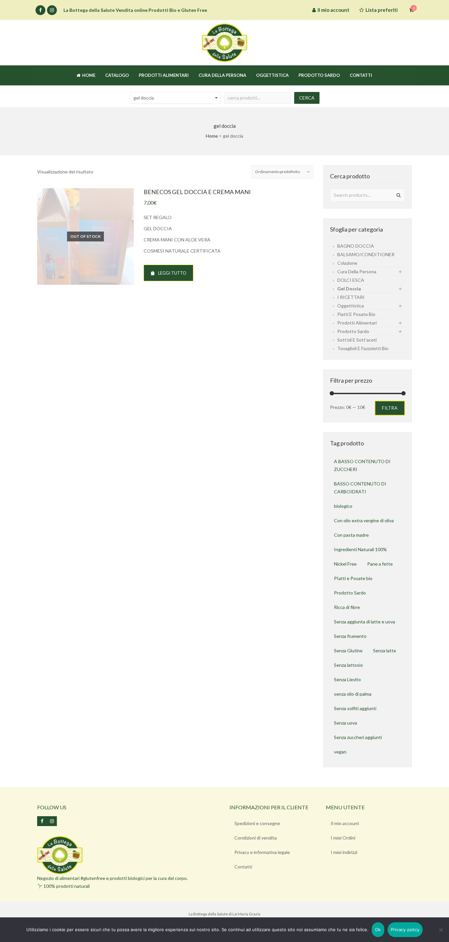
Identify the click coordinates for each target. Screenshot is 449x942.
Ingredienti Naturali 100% (360, 549)
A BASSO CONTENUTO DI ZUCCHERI (362, 465)
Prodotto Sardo (350, 592)
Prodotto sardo (353, 331)
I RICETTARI (351, 297)
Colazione (347, 263)
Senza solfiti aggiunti (355, 708)
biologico (343, 506)
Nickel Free (345, 564)
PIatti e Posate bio (353, 578)
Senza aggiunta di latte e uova (364, 621)
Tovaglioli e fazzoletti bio (363, 348)
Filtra (390, 408)
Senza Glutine (348, 650)
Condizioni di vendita (255, 838)
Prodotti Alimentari (357, 322)
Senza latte (384, 650)
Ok (378, 929)
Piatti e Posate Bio (356, 314)
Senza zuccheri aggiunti (358, 737)
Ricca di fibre (347, 607)
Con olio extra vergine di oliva (364, 520)
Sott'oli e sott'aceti (357, 340)
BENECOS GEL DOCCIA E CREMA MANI (197, 191)
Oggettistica (350, 305)
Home (212, 136)
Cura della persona (356, 271)
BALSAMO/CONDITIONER (365, 254)
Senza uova (345, 723)
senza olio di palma (352, 694)
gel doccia (349, 288)
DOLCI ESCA (350, 280)
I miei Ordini (343, 838)
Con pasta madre (351, 535)
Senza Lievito (347, 679)
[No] (440, 930)
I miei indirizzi (344, 852)
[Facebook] (40, 10)
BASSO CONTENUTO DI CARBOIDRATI (360, 487)
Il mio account (345, 823)
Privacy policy (405, 929)
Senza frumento (350, 636)
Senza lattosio (348, 665)
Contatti (243, 866)
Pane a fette (380, 564)
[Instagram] (52, 10)
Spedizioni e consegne (257, 823)
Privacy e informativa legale (262, 852)
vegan (340, 751)
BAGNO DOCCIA (355, 246)
